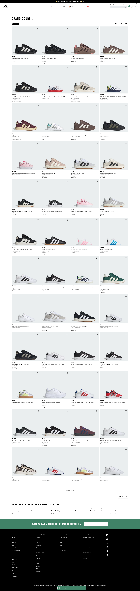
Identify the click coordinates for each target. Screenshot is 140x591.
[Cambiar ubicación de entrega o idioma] (135, 4)
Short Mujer (54, 513)
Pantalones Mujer (75, 513)
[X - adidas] (117, 543)
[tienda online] (5, 6)
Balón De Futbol (114, 508)
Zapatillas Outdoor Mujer (96, 508)
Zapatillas (14, 508)
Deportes (81, 7)
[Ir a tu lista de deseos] (132, 7)
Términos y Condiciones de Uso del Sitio (61, 585)
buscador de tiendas (105, 4)
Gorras (33, 511)
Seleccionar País (102, 585)
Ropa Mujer (93, 513)
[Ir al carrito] (135, 7)
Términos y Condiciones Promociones (79, 585)
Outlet (87, 7)
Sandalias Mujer (16, 511)
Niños (64, 7)
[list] (63, 24)
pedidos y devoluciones (117, 4)
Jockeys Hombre (35, 513)
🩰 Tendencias (72, 7)
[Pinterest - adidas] (117, 547)
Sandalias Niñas (114, 513)
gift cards (125, 4)
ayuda (111, 4)
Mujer (52, 7)
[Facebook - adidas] (117, 535)
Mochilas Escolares (56, 508)
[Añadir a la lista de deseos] (38, 29)
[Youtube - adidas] (117, 555)
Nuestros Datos (37, 585)
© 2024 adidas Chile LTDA (70, 589)
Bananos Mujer (74, 511)
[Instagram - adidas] (117, 539)
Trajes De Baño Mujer (36, 508)
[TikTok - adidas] (117, 551)
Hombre (59, 7)
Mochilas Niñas (114, 511)
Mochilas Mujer (16, 513)
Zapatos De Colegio (56, 511)
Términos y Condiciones (46, 585)
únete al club (130, 4)
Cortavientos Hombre (76, 508)
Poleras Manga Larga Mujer (97, 511)
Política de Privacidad (93, 585)
